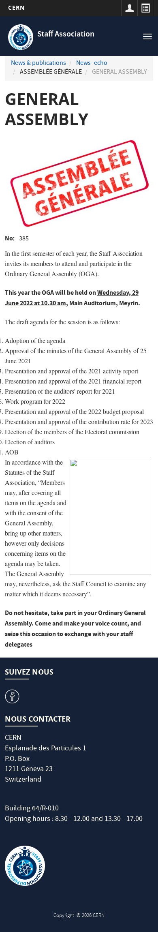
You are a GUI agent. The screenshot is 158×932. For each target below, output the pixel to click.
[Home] (21, 37)
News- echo (91, 64)
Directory (145, 8)
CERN (16, 7)
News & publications (38, 64)
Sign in (129, 8)
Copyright (64, 916)
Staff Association (65, 34)
